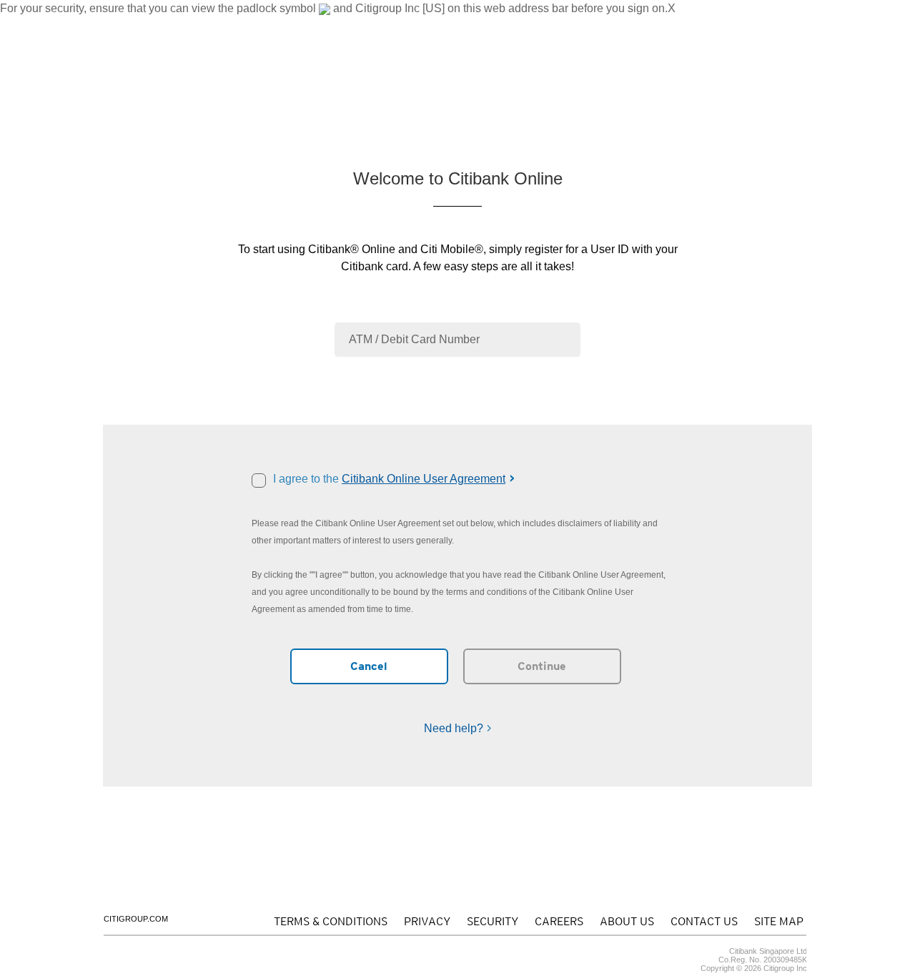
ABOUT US (577, 25)
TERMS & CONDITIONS (330, 921)
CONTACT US (637, 25)
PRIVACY (427, 921)
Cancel (368, 666)
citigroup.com (136, 919)
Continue (542, 666)
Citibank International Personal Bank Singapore (202, 25)
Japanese (347, 25)
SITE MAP (778, 921)
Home (133, 103)
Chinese (307, 25)
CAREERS (559, 921)
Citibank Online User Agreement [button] (423, 479)
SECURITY (492, 921)
